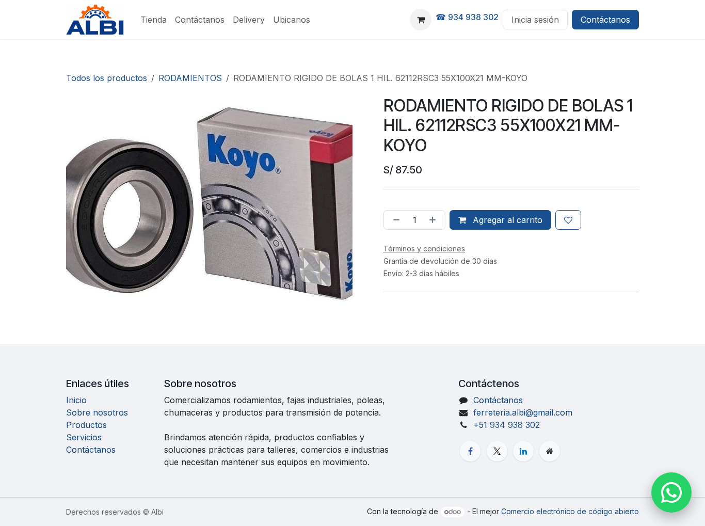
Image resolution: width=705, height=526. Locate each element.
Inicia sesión (535, 19)
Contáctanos (605, 19)
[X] (497, 451)
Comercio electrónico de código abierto (570, 511)
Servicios (84, 437)
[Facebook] (470, 451)
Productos (86, 425)
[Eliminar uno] (394, 220)
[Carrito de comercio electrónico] (420, 19)
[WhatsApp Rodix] (671, 492)
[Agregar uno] (434, 220)
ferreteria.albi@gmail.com (522, 412)
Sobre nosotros (97, 412)
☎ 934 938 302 (467, 17)
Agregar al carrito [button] (506, 220)
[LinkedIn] (523, 451)
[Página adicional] (549, 451)
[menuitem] (153, 19)
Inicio (76, 400)
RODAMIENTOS (190, 78)
